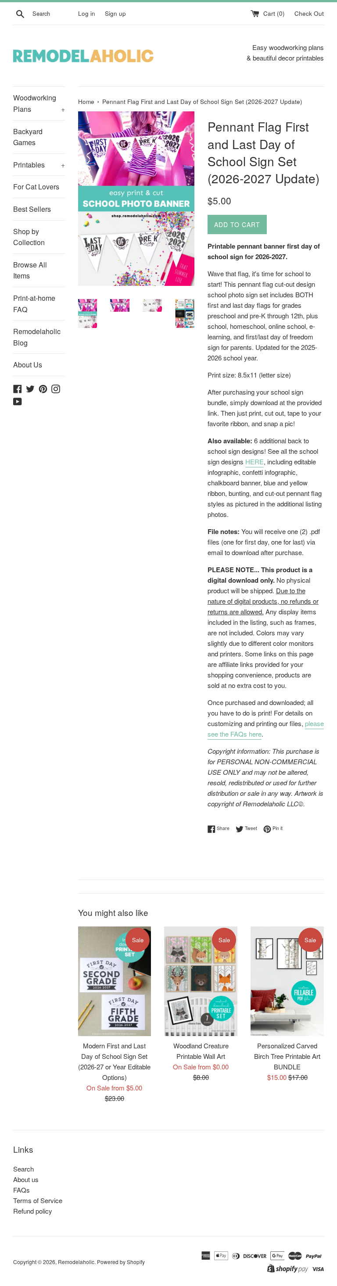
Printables (39, 165)
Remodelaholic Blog (37, 337)
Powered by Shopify (121, 1261)
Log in (86, 13)
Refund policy (32, 1210)
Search (23, 1168)
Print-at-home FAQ (34, 303)
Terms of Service (37, 1200)
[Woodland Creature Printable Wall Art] (200, 981)
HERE (254, 461)
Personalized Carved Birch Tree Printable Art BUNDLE (287, 1056)
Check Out (309, 13)
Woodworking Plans (39, 103)
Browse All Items (30, 270)
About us (26, 1179)
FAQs (21, 1189)
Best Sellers (32, 209)
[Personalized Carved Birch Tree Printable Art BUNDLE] (287, 981)
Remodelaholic (76, 1261)
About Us (27, 365)
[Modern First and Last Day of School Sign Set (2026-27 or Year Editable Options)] (114, 981)
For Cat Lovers (36, 187)
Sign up (115, 13)
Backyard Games (28, 137)
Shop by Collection (29, 237)
